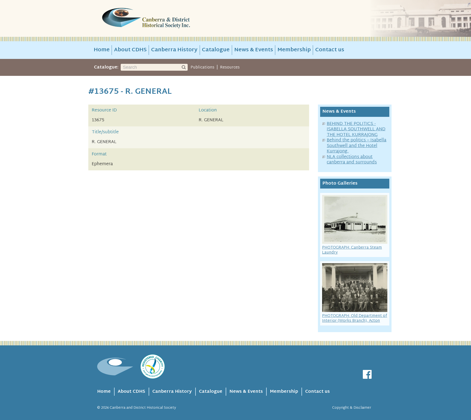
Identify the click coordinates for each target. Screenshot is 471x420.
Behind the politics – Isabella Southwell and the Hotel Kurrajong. (356, 145)
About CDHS (130, 50)
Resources (230, 67)
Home (102, 50)
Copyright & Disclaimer (351, 408)
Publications (202, 67)
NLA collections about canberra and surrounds (352, 160)
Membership (294, 50)
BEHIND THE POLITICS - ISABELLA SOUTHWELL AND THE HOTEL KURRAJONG (356, 129)
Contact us (329, 50)
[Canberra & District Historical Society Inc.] (163, 18)
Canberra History (174, 50)
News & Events (253, 50)
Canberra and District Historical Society (143, 408)
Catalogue (216, 50)
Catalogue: (106, 67)
